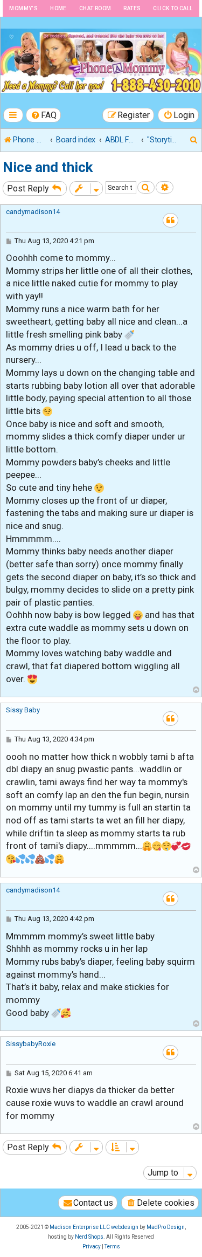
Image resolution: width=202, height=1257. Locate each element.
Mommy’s (23, 8)
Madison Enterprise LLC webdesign (94, 1227)
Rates (132, 8)
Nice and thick (48, 167)
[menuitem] (43, 115)
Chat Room (95, 8)
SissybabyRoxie (30, 1044)
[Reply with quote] (170, 220)
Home (58, 8)
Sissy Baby (23, 710)
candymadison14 (33, 212)
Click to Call (172, 8)
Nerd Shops (89, 1237)
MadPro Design (166, 1227)
